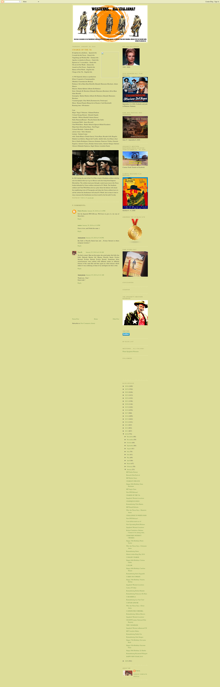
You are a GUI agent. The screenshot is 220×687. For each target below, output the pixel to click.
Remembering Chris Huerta (134, 504)
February (130, 466)
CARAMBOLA (131, 597)
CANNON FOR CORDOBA (134, 611)
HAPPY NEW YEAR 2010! (134, 656)
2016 (127, 416)
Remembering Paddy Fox (134, 634)
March (129, 463)
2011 (127, 431)
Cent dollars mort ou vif (133, 521)
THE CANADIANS (132, 625)
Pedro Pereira (82, 211)
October (129, 442)
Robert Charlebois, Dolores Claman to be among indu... (135, 531)
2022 (127, 398)
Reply (79, 219)
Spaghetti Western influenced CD (136, 628)
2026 (127, 386)
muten (80, 225)
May (128, 457)
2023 (127, 395)
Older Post (116, 319)
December (130, 437)
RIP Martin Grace (131, 478)
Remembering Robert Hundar (135, 591)
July (128, 451)
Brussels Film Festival (133, 475)
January (129, 469)
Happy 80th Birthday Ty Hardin (136, 650)
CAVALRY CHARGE (132, 557)
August (129, 448)
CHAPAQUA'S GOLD (132, 501)
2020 (127, 404)
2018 (127, 410)
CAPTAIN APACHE (132, 603)
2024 (127, 392)
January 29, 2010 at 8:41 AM (95, 275)
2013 (127, 425)
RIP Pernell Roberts (132, 507)
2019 (127, 407)
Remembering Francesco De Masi (136, 594)
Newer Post (75, 319)
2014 (127, 422)
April (128, 460)
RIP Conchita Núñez (132, 631)
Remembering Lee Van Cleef (135, 600)
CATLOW (129, 565)
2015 (127, 419)
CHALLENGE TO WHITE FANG (136, 515)
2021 (127, 401)
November (130, 440)
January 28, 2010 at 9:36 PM (95, 238)
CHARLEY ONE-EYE (133, 481)
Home (96, 319)
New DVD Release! (132, 492)
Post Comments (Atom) (88, 323)
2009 (127, 661)
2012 (127, 428)
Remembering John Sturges (134, 637)
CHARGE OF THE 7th (133, 495)
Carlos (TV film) (131, 588)
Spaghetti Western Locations (135, 498)
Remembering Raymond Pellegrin (136, 653)
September (130, 445)
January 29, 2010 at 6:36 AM (95, 252)
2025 (127, 389)
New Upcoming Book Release (135, 524)
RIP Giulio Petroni (132, 472)
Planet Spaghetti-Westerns (131, 351)
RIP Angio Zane (131, 489)
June (128, 454)
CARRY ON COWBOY (133, 577)
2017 (127, 413)
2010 (127, 434)
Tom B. (80, 252)
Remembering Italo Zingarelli (135, 574)
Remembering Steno (132, 551)
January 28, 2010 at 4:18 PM (91, 225)
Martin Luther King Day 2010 (135, 554)
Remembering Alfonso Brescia (135, 614)
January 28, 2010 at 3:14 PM (96, 211)
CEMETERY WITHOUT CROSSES (133, 536)
